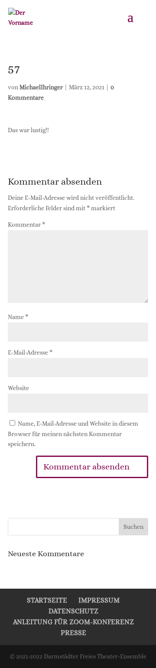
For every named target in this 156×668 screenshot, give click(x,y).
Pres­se (73, 633)
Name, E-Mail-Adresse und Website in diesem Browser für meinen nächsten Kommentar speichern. (73, 434)
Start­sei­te (47, 600)
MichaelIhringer (41, 87)
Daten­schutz (73, 611)
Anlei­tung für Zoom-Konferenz (73, 622)
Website (18, 388)
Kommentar (26, 224)
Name (18, 316)
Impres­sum (99, 600)
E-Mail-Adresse (30, 352)
